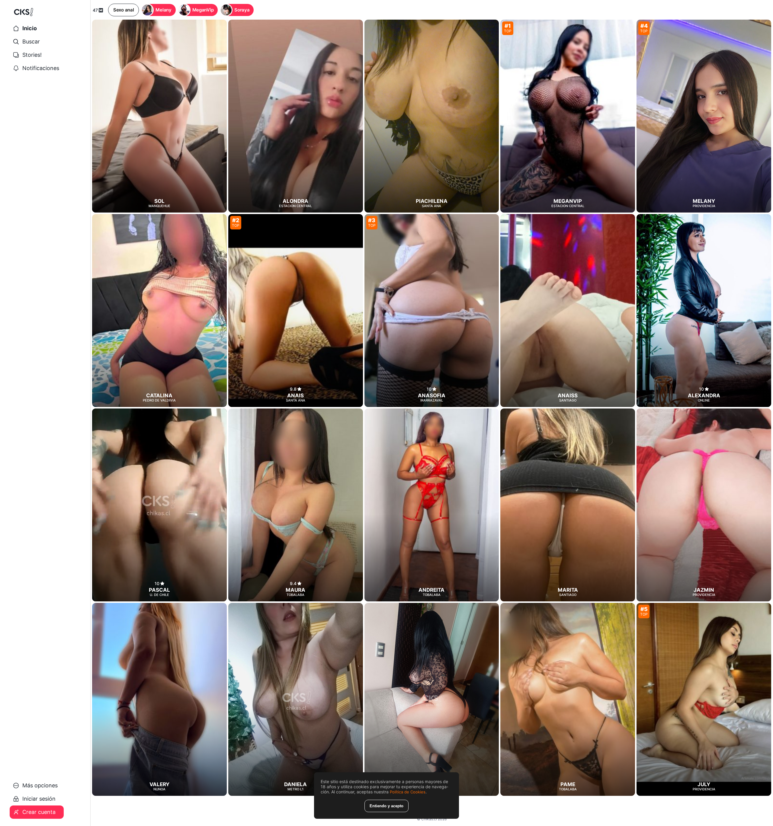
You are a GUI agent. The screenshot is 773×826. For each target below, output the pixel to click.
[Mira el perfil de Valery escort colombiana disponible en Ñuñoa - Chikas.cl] (159, 699)
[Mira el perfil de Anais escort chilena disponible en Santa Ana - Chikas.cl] (295, 310)
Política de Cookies (407, 792)
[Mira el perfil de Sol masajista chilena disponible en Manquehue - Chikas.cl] (159, 116)
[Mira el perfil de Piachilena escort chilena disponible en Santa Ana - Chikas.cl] (431, 116)
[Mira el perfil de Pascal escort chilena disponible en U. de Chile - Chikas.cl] (159, 504)
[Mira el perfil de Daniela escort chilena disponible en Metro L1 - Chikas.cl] (295, 699)
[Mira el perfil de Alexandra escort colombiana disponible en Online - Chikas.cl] (704, 310)
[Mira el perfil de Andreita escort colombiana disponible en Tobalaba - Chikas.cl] (431, 504)
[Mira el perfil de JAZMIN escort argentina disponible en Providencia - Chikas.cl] (704, 504)
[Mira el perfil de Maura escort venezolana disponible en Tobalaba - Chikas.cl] (295, 504)
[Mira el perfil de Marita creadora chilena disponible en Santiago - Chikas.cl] (567, 504)
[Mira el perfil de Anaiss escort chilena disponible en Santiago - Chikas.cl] (567, 310)
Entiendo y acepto (386, 806)
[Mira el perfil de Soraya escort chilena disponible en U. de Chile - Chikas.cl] (431, 699)
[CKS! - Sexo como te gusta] (45, 14)
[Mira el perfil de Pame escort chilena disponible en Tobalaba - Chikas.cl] (567, 699)
